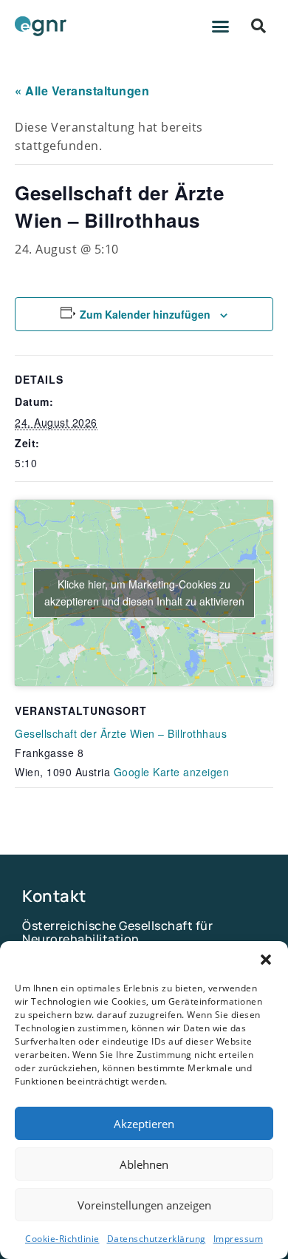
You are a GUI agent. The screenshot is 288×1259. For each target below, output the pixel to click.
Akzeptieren (144, 1123)
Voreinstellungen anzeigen (144, 1205)
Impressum (238, 1238)
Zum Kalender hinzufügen (145, 314)
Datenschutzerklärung (156, 1238)
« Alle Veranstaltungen (82, 90)
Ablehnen (144, 1164)
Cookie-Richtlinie (62, 1238)
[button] (265, 959)
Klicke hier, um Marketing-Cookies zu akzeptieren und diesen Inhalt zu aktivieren (144, 592)
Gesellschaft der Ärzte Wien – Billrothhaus (121, 733)
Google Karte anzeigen (172, 771)
